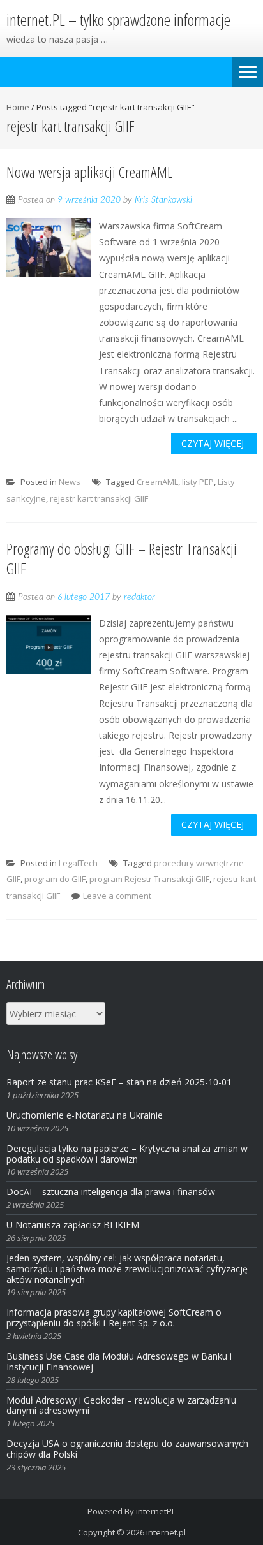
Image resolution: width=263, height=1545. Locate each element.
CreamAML (157, 482)
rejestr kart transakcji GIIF (99, 498)
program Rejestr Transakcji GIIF (149, 879)
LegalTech (78, 863)
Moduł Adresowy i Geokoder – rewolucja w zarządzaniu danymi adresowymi (121, 1405)
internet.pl (166, 1532)
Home (17, 107)
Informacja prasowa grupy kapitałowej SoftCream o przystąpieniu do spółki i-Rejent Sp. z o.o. (114, 1317)
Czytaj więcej (212, 443)
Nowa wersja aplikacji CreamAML (89, 171)
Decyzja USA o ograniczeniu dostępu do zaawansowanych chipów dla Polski (127, 1448)
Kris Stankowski (163, 200)
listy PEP (198, 482)
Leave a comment (117, 895)
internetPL (156, 1511)
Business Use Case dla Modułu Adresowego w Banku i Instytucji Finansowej (119, 1361)
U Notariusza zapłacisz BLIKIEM (72, 1225)
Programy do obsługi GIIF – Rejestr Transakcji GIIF (121, 558)
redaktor (139, 597)
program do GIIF (55, 879)
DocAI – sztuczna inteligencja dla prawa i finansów (110, 1192)
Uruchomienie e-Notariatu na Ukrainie (84, 1115)
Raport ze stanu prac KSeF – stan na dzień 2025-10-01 (119, 1082)
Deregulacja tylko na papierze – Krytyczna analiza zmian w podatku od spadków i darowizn (127, 1153)
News (69, 482)
